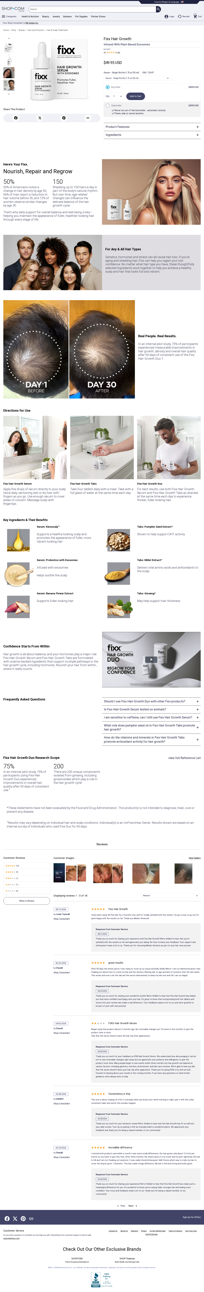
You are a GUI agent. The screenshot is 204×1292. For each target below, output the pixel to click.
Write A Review (26, 901)
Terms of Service (175, 1231)
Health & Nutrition (30, 16)
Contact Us (113, 1231)
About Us (124, 1231)
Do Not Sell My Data (157, 1231)
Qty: (108, 96)
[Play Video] (151, 659)
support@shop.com (11, 1238)
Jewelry (56, 16)
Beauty (45, 16)
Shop (13, 30)
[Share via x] (15, 1218)
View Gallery (195, 858)
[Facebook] (15, 118)
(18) (112, 53)
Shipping (134, 1231)
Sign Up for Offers (192, 1217)
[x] (39, 118)
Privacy (144, 1231)
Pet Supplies (81, 16)
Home (6, 30)
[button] (8, 38)
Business (67, 16)
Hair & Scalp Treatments (57, 30)
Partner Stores (98, 16)
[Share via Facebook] (7, 1218)
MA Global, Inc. (32, 23)
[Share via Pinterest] (23, 1218)
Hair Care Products (35, 30)
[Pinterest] (64, 118)
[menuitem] (121, 1206)
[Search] (158, 9)
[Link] (88, 118)
